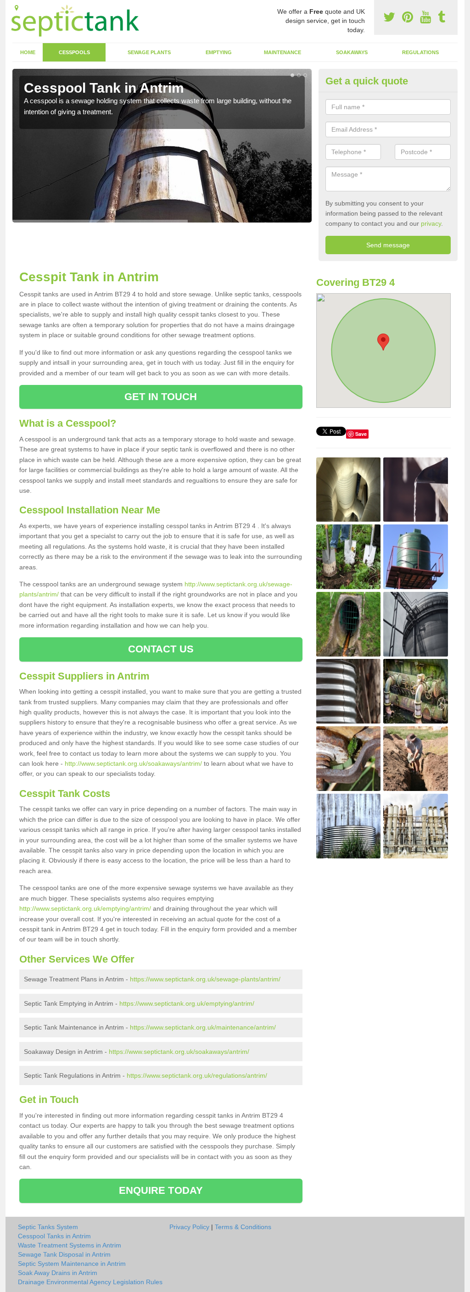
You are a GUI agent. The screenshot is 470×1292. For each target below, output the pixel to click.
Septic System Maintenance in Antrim (72, 1263)
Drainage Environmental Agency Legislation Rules (90, 1282)
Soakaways (352, 52)
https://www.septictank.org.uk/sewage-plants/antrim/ (205, 979)
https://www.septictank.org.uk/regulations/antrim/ (197, 1075)
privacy (431, 223)
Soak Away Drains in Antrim (57, 1272)
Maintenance (282, 52)
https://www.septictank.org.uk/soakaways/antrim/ (179, 1051)
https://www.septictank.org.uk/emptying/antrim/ (186, 1003)
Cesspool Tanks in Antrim (54, 1236)
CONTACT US (161, 649)
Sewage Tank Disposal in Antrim (64, 1254)
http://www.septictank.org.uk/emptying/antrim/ (85, 908)
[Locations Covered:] (16, 8)
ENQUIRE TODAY (161, 1190)
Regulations (420, 52)
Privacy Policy (189, 1227)
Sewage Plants (149, 52)
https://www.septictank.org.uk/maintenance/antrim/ (203, 1027)
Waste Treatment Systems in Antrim (69, 1245)
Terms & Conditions (243, 1227)
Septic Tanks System (48, 1227)
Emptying (219, 52)
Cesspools (74, 52)
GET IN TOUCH (160, 396)
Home (27, 52)
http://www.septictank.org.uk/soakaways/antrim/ (133, 763)
